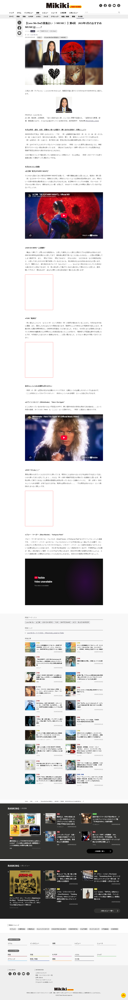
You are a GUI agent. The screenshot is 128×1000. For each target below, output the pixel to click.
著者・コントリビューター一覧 (44, 975)
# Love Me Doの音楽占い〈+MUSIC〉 (56, 37)
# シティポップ (94, 929)
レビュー (45, 13)
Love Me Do (34, 34)
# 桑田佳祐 (21, 929)
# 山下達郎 (84, 929)
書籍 (73, 16)
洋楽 (24, 16)
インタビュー (28, 13)
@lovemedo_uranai (92, 121)
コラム (19, 13)
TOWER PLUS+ (44, 31)
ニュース (54, 13)
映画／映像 (65, 16)
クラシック (54, 16)
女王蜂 (38, 622)
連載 (37, 13)
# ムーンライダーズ (43, 929)
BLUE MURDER (83, 622)
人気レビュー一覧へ (107, 911)
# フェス (12, 929)
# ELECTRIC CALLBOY (59, 929)
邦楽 (18, 16)
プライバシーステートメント (43, 979)
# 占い (40, 37)
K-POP (31, 16)
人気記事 (63, 13)
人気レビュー (73, 13)
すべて (11, 16)
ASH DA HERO (47, 622)
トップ (11, 13)
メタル (38, 16)
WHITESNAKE (65, 622)
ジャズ (46, 16)
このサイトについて (41, 972)
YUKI (56, 622)
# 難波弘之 (31, 929)
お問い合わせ (39, 977)
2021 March (53, 31)
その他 (80, 16)
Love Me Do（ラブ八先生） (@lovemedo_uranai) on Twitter (45, 633)
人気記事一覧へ (100, 851)
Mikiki (26, 801)
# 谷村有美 (114, 929)
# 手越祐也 (105, 929)
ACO (74, 622)
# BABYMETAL (73, 929)
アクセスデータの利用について (44, 982)
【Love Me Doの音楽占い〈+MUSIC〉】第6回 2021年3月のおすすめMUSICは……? (62, 801)
